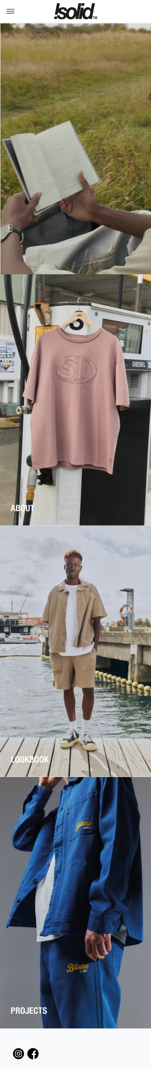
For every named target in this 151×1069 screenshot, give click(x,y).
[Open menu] (9, 11)
